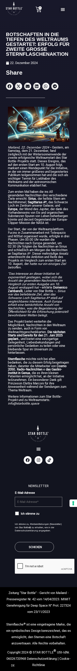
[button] (62, 9)
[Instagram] (38, 460)
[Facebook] (28, 460)
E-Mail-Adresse (25, 493)
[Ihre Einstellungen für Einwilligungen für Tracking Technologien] (73, 503)
